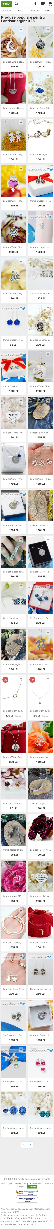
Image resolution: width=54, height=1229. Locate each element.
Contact (32, 1186)
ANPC (3, 1183)
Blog (26, 1183)
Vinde (18, 1183)
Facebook (36, 1183)
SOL (11, 1183)
